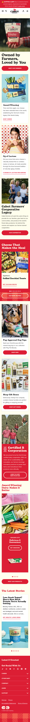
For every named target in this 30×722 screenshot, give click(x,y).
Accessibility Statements (9, 703)
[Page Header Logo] (14, 11)
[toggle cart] (27, 11)
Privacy (10, 700)
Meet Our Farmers (14, 68)
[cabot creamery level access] (6, 707)
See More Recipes (15, 296)
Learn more (21, 6)
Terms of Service (23, 703)
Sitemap (4, 700)
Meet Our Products (15, 581)
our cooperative (15, 233)
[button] (11, 291)
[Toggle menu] (3, 11)
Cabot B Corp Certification (15, 475)
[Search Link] (6, 11)
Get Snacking (15, 548)
